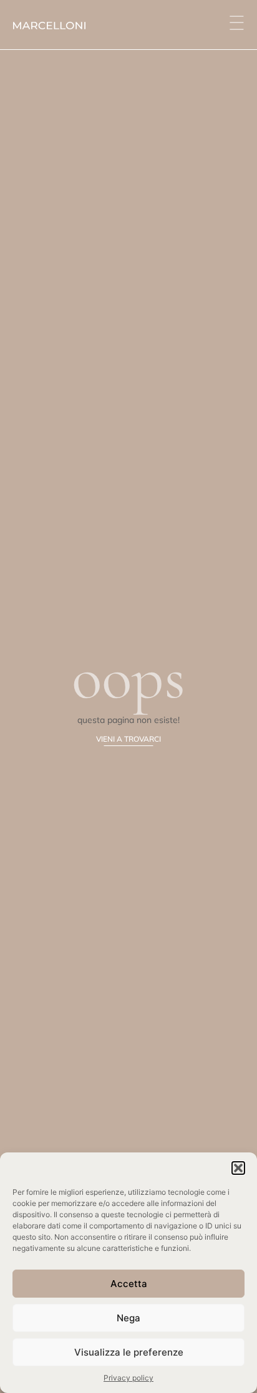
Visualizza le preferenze (128, 1352)
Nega (128, 1318)
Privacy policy (128, 1377)
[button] (238, 1168)
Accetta (128, 1284)
